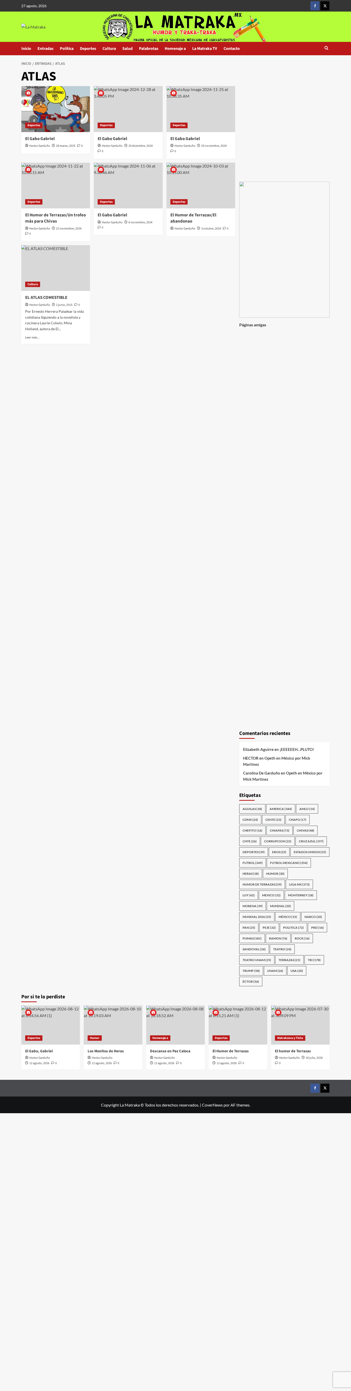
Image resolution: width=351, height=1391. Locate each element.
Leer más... (32, 337)
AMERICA (281, 809)
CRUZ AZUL (311, 841)
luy (249, 895)
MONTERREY (300, 895)
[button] (326, 48)
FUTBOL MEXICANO (289, 863)
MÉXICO (288, 917)
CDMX (250, 820)
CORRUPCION (277, 841)
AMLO (307, 809)
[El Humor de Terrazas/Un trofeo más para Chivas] (55, 185)
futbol (253, 863)
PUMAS (252, 938)
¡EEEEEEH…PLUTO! (297, 749)
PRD (317, 927)
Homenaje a (175, 48)
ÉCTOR (251, 981)
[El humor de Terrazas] (300, 1025)
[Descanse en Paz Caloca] (175, 1025)
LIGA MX (299, 884)
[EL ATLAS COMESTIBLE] (55, 268)
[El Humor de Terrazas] (238, 1025)
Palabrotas (148, 48)
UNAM (275, 971)
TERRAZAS (289, 960)
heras (251, 874)
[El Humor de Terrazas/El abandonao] (201, 185)
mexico (271, 895)
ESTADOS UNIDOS (310, 852)
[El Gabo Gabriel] (55, 109)
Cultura (109, 48)
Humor (94, 1038)
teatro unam (257, 960)
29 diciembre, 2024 (140, 146)
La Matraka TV (204, 48)
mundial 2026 (257, 917)
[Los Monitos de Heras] (113, 1025)
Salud (127, 48)
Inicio (26, 48)
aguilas (252, 809)
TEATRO (282, 949)
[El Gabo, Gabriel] (50, 1025)
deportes (254, 852)
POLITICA (293, 927)
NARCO (313, 917)
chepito (252, 830)
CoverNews (212, 1104)
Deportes (88, 48)
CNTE (250, 841)
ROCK (302, 938)
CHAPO (297, 820)
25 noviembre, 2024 (214, 146)
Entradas (45, 48)
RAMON (278, 938)
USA (297, 971)
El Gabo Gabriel (40, 139)
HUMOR (275, 874)
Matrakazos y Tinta (290, 1038)
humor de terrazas (262, 884)
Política (66, 48)
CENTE (273, 820)
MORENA (253, 906)
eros (279, 852)
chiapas (279, 830)
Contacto (232, 48)
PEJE (269, 927)
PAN (249, 927)
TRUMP (251, 971)
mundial (280, 906)
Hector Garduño (39, 146)
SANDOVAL (254, 949)
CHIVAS (305, 830)
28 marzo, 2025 (65, 146)
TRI (314, 960)
